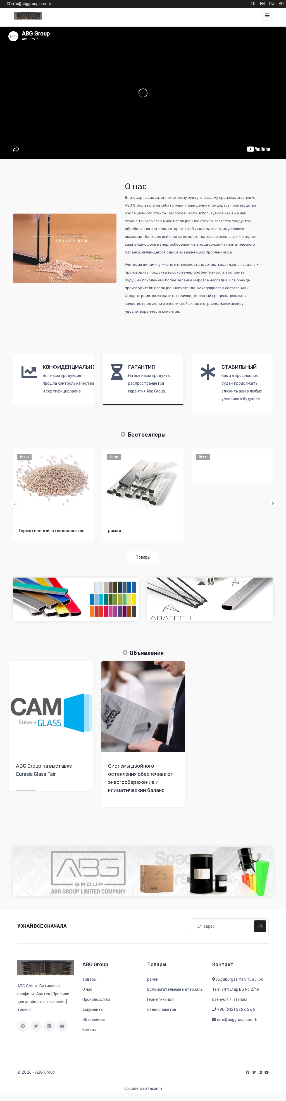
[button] (14, 503)
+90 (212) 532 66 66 (236, 1009)
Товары (143, 557)
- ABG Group (43, 1072)
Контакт (90, 1029)
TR (253, 3)
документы (93, 1009)
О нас (87, 989)
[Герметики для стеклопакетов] (53, 481)
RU (271, 3)
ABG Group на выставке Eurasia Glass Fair (44, 770)
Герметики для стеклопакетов (52, 530)
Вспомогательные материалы (175, 989)
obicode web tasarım (143, 1088)
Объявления (93, 1019)
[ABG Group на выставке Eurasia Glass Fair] (51, 706)
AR (281, 3)
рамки (114, 530)
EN (262, 3)
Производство (96, 999)
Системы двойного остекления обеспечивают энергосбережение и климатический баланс (140, 778)
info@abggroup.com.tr (237, 1019)
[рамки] (143, 481)
